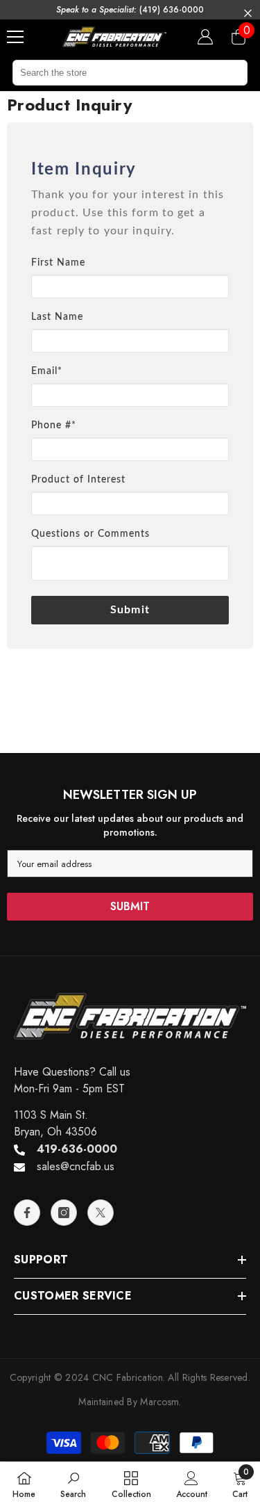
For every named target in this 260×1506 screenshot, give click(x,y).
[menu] (15, 37)
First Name (58, 263)
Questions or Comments (90, 534)
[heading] (130, 170)
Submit (130, 609)
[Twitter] (100, 1212)
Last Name (57, 317)
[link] (73, 1483)
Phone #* (53, 425)
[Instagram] (64, 1212)
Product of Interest (78, 480)
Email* (46, 371)
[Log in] (205, 36)
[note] (130, 220)
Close (248, 13)
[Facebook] (27, 1212)
